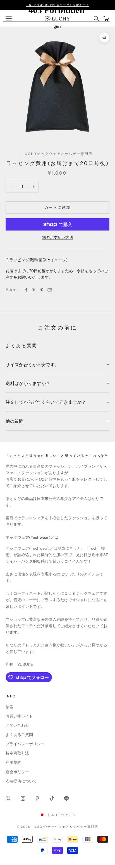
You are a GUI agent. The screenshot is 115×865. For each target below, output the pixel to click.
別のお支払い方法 (57, 237)
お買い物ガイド (19, 716)
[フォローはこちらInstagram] (23, 798)
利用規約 (13, 762)
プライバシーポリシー (25, 743)
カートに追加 (57, 207)
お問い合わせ (17, 725)
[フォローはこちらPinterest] (37, 798)
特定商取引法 (17, 753)
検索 (9, 706)
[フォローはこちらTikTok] (52, 798)
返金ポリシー (17, 771)
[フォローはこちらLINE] (66, 798)
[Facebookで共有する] (26, 290)
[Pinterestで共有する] (42, 290)
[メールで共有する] (49, 290)
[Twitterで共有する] (34, 290)
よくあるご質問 (19, 734)
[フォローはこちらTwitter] (8, 798)
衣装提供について (21, 781)
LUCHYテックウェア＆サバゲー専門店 (57, 154)
